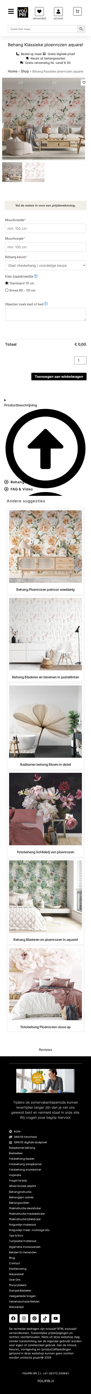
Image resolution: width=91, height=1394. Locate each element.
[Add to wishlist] (84, 82)
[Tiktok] (45, 1318)
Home (12, 71)
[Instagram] (24, 1318)
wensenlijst (39, 18)
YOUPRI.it (45, 1381)
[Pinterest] (34, 1318)
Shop (25, 71)
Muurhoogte (22, 238)
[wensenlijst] (39, 11)
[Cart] (77, 11)
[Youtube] (55, 1318)
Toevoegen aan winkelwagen (59, 376)
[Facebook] (13, 1318)
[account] (58, 11)
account (58, 18)
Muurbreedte (22, 220)
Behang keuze (23, 257)
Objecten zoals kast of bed (26, 304)
